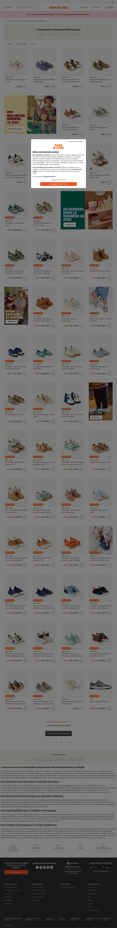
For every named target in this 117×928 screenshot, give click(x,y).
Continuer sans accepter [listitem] (75, 141)
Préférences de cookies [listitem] (58, 180)
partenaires (41, 163)
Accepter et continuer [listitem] (58, 184)
